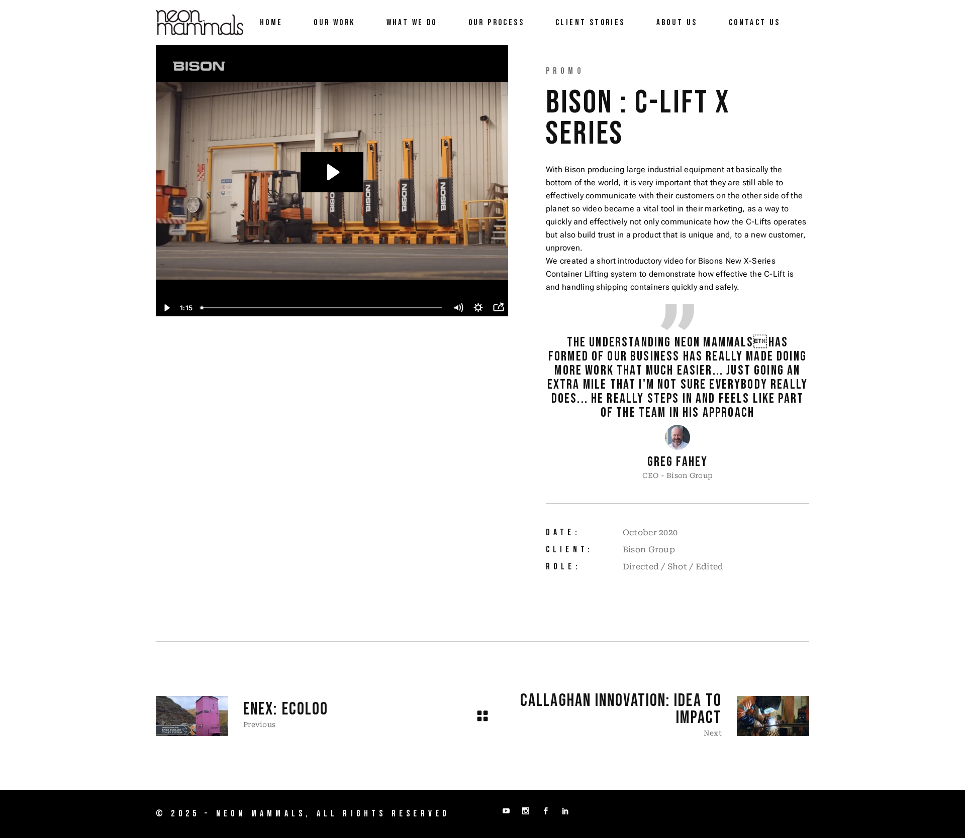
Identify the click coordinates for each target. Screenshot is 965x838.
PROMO (565, 71)
